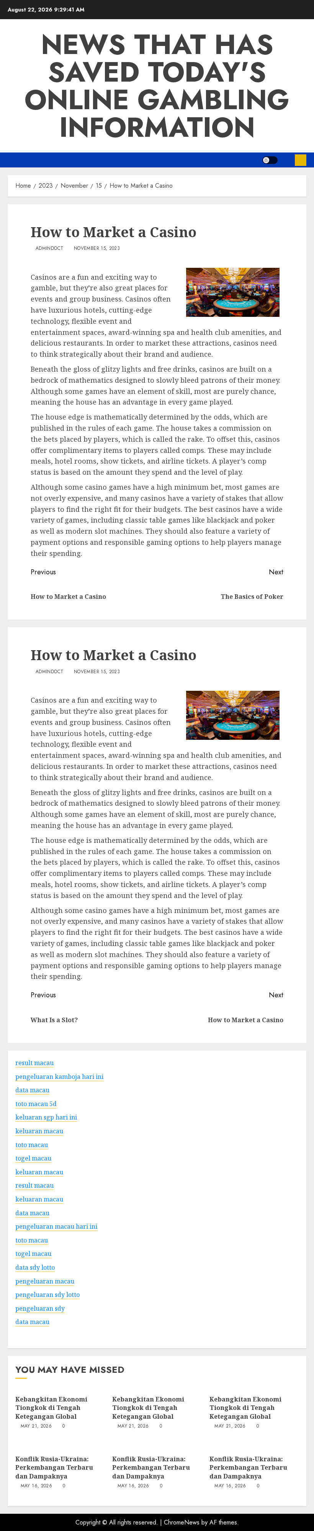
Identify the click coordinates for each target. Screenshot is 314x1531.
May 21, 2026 (36, 1426)
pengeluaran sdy (40, 1308)
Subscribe (300, 160)
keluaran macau (39, 1172)
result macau (34, 1185)
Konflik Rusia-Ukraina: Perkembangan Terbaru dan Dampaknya (54, 1467)
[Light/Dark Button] (270, 160)
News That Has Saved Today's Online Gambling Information (157, 86)
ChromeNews (182, 1522)
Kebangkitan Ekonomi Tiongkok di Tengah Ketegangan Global (51, 1408)
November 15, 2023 (97, 249)
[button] (286, 159)
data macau (32, 1322)
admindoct (49, 249)
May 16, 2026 (36, 1486)
